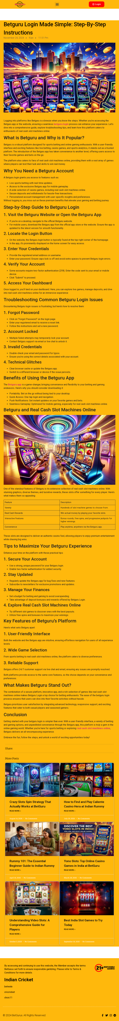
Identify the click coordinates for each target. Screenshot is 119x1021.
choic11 (8, 997)
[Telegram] (114, 1015)
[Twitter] (106, 1015)
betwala (8, 986)
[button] (57, 4)
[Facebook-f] (102, 1015)
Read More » (15, 811)
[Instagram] (110, 1015)
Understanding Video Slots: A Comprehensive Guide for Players (30, 925)
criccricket (9, 992)
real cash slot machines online (93, 728)
